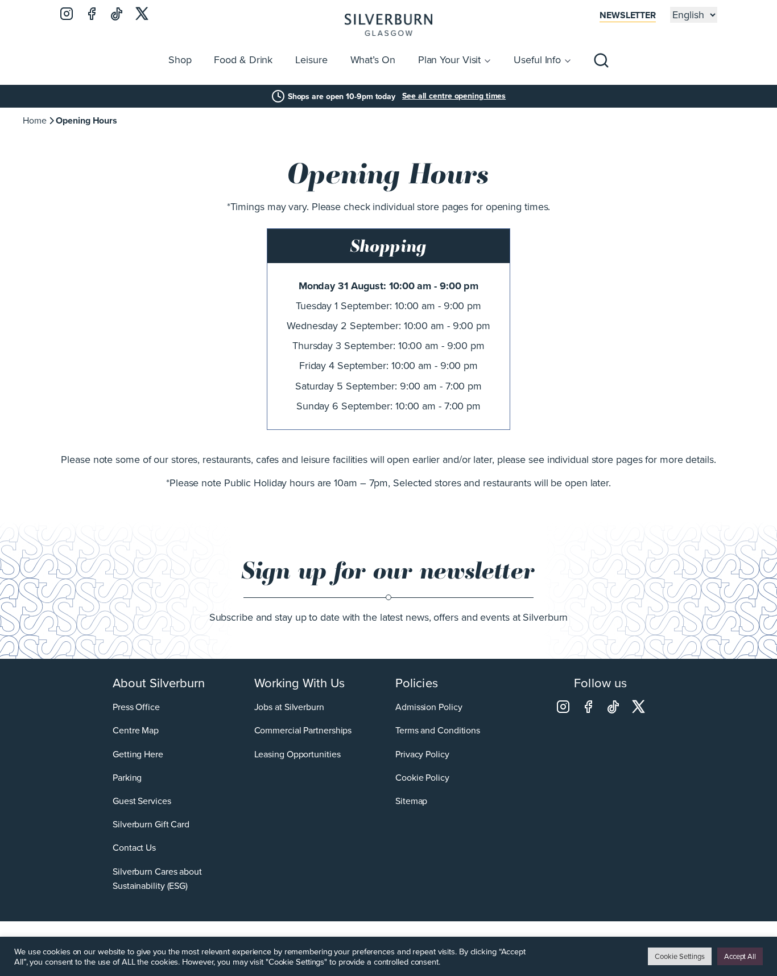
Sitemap (411, 800)
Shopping (388, 246)
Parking (127, 777)
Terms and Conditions (437, 730)
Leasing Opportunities (297, 754)
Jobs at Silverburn (289, 706)
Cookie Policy (422, 777)
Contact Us (134, 847)
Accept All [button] (740, 956)
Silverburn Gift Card (151, 824)
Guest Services (142, 800)
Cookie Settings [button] (680, 956)
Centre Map (136, 730)
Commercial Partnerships (303, 730)
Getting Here (138, 754)
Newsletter (628, 15)
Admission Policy (428, 706)
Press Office (136, 706)
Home (35, 120)
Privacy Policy (422, 754)
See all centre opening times (454, 96)
